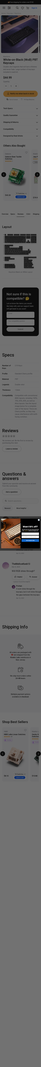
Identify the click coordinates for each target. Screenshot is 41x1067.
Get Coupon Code (30, 540)
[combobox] (30, 537)
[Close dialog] (39, 520)
